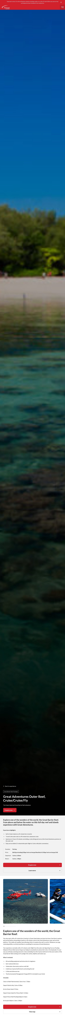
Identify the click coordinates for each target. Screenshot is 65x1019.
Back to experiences (10, 786)
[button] (62, 7)
